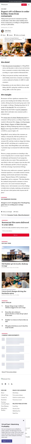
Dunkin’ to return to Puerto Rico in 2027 (16, 320)
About (2, 392)
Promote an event (17, 399)
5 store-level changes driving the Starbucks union (14, 292)
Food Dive (15, 406)
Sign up (24, 4)
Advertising (15, 392)
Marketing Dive (16, 411)
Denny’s (7, 124)
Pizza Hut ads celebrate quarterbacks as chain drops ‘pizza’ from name (16, 313)
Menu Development (23, 215)
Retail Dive (15, 413)
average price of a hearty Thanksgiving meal (15, 117)
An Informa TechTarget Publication (15, 1)
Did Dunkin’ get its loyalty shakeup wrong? (15, 265)
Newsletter (3, 399)
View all (3, 372)
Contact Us (4, 397)
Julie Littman (8, 30)
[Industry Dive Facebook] (5, 384)
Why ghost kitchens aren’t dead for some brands (16, 326)
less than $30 (10, 107)
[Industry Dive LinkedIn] (2, 384)
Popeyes (12, 124)
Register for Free (7, 441)
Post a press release (11, 372)
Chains (18, 122)
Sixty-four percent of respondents (11, 66)
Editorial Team (4, 395)
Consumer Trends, (12, 215)
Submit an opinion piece (19, 397)
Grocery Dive (16, 408)
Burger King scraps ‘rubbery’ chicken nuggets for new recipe (15, 307)
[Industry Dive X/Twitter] (8, 384)
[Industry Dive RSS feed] (11, 384)
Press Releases (5, 406)
